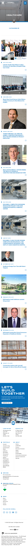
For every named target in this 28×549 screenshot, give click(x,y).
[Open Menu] (25, 3)
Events (4, 503)
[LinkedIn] (7, 512)
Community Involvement (20, 455)
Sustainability (18, 453)
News (4, 498)
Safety (17, 450)
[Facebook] (4, 512)
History (17, 444)
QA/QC (17, 451)
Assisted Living (6, 445)
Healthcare (5, 455)
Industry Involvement (20, 456)
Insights (4, 499)
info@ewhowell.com (5, 399)
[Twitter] (10, 512)
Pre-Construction (7, 474)
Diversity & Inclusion (20, 448)
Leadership (18, 445)
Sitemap (17, 458)
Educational (5, 454)
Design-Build (6, 478)
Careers (17, 447)
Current (4, 444)
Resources (5, 501)
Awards (4, 504)
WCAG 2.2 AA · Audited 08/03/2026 (11, 533)
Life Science (5, 463)
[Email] (16, 512)
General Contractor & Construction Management (11, 477)
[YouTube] (13, 512)
